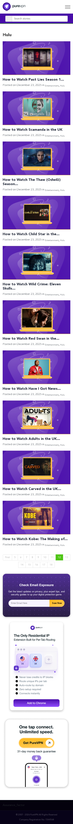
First (7, 557)
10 (44, 557)
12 (59, 557)
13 (66, 557)
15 (29, 565)
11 (52, 557)
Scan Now (57, 603)
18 (51, 565)
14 (22, 565)
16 (36, 565)
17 (43, 565)
